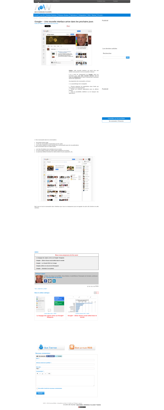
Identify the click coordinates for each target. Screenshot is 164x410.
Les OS (42, 15)
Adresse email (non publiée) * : (44, 362)
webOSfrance (56, 1)
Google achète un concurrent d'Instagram (47, 266)
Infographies (82, 15)
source (36, 252)
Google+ (52, 18)
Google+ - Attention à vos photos (45, 268)
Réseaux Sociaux (63, 15)
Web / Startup (92, 15)
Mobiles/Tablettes (51, 15)
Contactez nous (101, 1)
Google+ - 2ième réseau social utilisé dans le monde (50, 260)
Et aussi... (101, 15)
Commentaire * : (40, 371)
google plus (40, 288)
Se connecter (113, 121)
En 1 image (93, 404)
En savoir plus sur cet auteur (54, 277)
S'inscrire (121, 121)
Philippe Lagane (43, 23)
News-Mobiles (79, 404)
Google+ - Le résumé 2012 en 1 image (46, 263)
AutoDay (99, 404)
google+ (45, 288)
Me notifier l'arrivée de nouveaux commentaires (50, 388)
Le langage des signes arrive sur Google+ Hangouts (50, 258)
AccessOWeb (52, 403)
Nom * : (38, 358)
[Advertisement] (95, 8)
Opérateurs (73, 15)
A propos (115, 1)
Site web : (38, 367)
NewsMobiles (47, 1)
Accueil (36, 15)
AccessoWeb (38, 1)
